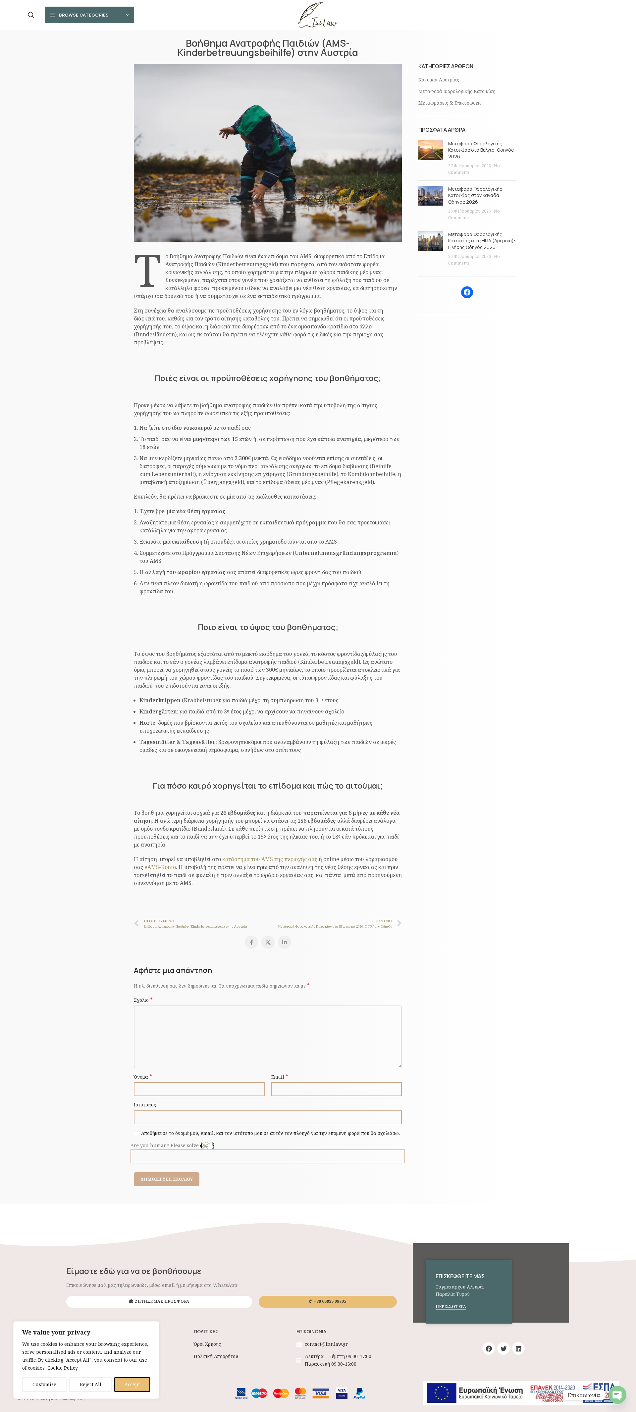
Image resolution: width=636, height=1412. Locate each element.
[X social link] (268, 942)
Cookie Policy (62, 1368)
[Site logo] (318, 14)
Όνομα (143, 1076)
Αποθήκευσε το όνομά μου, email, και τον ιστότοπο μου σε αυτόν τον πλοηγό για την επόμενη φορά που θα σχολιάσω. (270, 1133)
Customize (44, 1384)
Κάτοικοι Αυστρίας (438, 79)
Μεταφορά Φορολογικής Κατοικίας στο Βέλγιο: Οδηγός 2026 (481, 150)
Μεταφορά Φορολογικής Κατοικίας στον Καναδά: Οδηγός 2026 (475, 195)
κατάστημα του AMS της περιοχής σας (269, 859)
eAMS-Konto (160, 867)
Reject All (90, 1384)
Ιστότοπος (145, 1104)
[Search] (31, 15)
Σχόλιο (143, 1000)
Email (279, 1076)
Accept (132, 1384)
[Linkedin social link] (284, 942)
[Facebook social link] (251, 942)
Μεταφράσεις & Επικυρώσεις (450, 103)
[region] (86, 1360)
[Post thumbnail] (430, 157)
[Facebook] (467, 292)
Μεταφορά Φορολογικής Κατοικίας (456, 91)
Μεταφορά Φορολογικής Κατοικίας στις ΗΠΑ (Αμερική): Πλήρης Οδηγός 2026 (481, 240)
